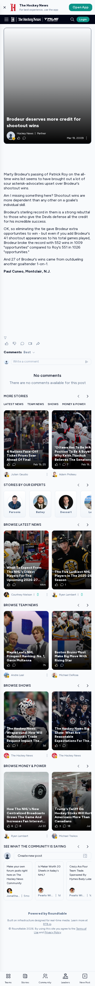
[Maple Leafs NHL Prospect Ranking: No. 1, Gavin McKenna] (26, 640)
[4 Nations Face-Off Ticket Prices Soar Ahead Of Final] (26, 439)
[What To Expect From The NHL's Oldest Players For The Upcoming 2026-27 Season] (26, 560)
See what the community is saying (35, 846)
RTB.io (47, 924)
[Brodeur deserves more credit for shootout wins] (47, 86)
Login (83, 19)
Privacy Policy (53, 932)
